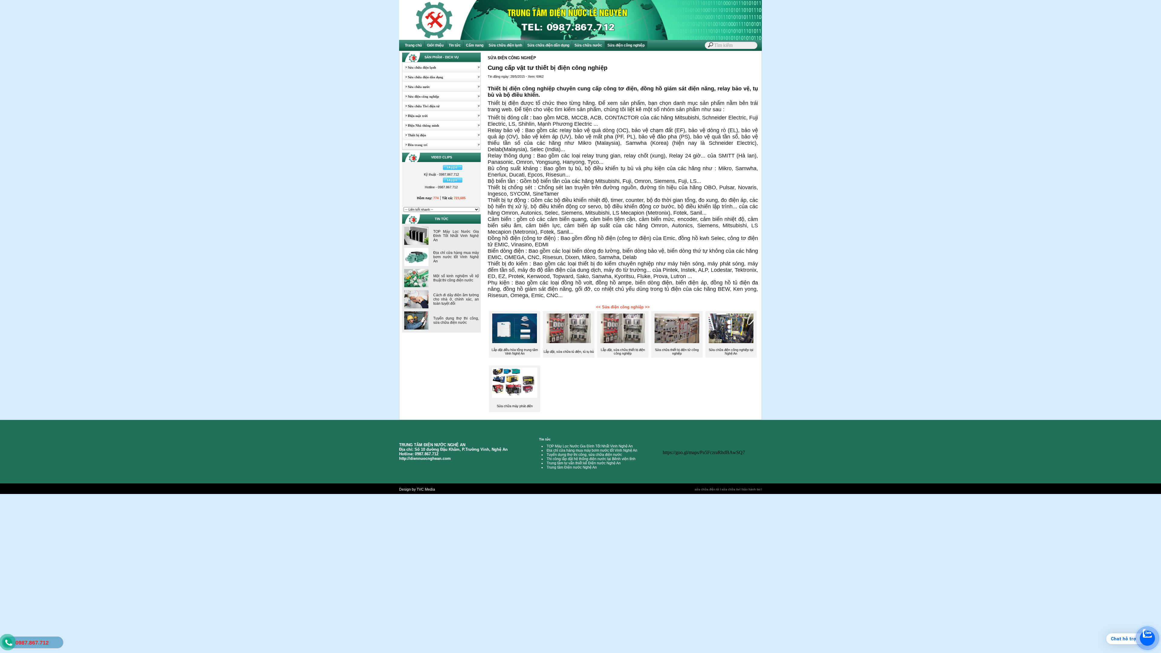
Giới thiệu (435, 45)
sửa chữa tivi (731, 489)
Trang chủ (413, 45)
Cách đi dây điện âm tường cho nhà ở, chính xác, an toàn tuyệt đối (456, 299)
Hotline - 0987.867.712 (441, 187)
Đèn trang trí (414, 145)
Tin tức (455, 45)
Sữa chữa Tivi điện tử (421, 106)
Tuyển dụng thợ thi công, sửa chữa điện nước (456, 320)
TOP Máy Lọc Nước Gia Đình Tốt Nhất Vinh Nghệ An (456, 235)
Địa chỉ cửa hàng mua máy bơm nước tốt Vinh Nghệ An (456, 257)
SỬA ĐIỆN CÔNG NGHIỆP (512, 58)
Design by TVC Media (417, 489)
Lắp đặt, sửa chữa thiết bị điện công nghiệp (623, 351)
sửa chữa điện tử (707, 489)
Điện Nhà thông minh (420, 125)
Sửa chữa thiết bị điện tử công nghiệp (677, 351)
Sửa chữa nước (588, 45)
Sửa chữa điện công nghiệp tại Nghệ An (731, 351)
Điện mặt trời (415, 116)
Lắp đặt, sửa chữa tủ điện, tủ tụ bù (569, 351)
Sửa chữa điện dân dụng (548, 45)
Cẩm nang (474, 45)
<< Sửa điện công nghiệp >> (623, 307)
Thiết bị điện (414, 135)
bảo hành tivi (751, 489)
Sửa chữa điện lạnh (505, 45)
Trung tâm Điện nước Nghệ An (572, 467)
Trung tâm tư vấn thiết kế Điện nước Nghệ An (584, 463)
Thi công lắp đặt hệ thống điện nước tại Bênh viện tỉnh (591, 459)
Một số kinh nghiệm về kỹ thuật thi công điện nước (456, 278)
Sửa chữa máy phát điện (515, 406)
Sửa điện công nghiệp (626, 45)
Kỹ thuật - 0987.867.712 (441, 174)
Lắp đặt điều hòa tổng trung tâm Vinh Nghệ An (515, 351)
